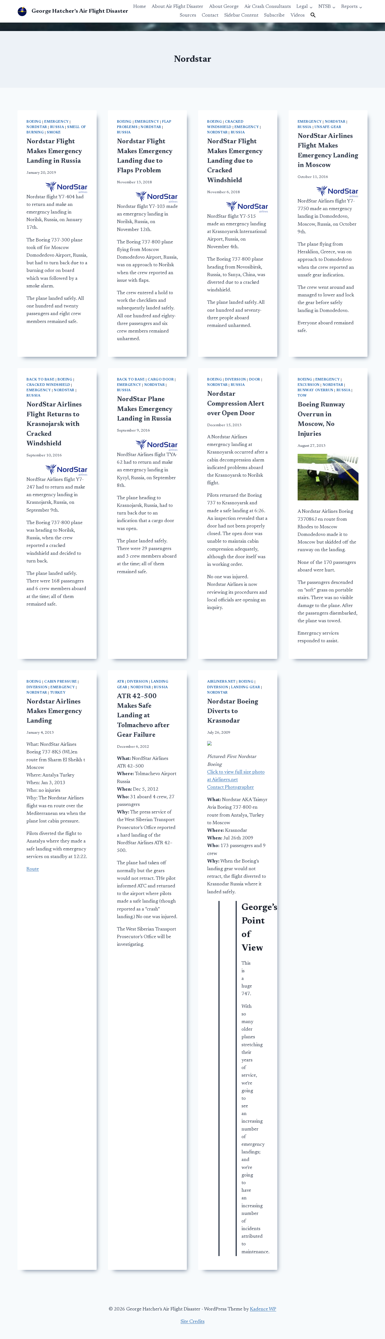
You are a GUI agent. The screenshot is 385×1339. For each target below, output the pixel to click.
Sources (188, 15)
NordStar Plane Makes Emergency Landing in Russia (144, 409)
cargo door (161, 379)
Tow (302, 395)
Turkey (58, 692)
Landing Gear (245, 687)
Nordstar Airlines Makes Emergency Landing (54, 712)
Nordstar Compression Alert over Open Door (235, 404)
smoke (54, 132)
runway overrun (315, 390)
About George (224, 7)
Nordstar (36, 127)
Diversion (235, 379)
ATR (120, 681)
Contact (210, 15)
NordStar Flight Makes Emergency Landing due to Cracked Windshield (234, 161)
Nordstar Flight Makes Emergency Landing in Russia (54, 151)
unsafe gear (328, 127)
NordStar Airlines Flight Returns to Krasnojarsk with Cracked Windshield (54, 424)
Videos (298, 15)
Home (139, 7)
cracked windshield (48, 385)
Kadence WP (263, 1309)
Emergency (56, 122)
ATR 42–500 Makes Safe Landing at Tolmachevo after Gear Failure (143, 716)
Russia (57, 127)
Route (32, 869)
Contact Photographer (230, 787)
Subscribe (274, 15)
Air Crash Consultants (267, 7)
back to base (40, 379)
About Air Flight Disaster (177, 7)
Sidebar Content (241, 15)
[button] (313, 15)
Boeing (33, 122)
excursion (309, 385)
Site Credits (193, 1322)
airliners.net (221, 681)
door (254, 379)
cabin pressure (60, 681)
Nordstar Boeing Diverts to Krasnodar (232, 712)
